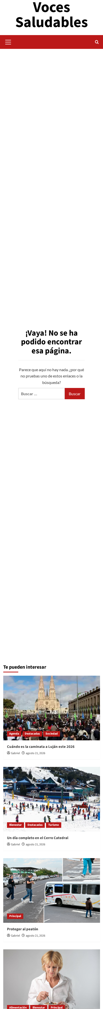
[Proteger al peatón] (51, 890)
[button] (8, 41)
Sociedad (52, 734)
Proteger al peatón (22, 929)
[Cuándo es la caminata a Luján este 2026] (51, 708)
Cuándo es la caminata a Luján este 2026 (40, 746)
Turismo (53, 825)
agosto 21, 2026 (35, 753)
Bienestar (15, 825)
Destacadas (32, 734)
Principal (15, 916)
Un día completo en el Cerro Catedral (37, 838)
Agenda (14, 734)
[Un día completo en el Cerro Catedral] (51, 799)
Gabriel (15, 753)
